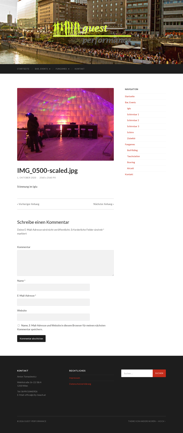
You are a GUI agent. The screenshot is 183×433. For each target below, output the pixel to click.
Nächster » (104, 204)
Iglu (129, 108)
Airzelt (130, 168)
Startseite (23, 69)
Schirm (130, 132)
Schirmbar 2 (133, 120)
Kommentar (23, 247)
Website (22, 310)
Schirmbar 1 (133, 114)
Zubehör (131, 138)
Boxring (131, 162)
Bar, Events (41, 69)
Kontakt (80, 69)
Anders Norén (148, 421)
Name (21, 280)
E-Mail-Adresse (26, 295)
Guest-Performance (35, 421)
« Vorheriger (28, 204)
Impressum (74, 377)
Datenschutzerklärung (80, 383)
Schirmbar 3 (133, 126)
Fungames (61, 69)
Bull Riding (132, 150)
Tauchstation (133, 156)
